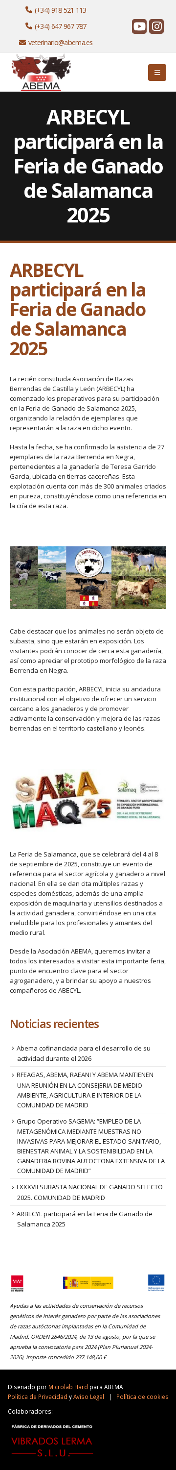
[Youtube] (139, 26)
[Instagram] (156, 26)
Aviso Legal (88, 1396)
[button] (157, 72)
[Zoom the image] (41, 57)
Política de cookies (142, 1396)
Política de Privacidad (37, 1396)
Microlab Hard (68, 1387)
